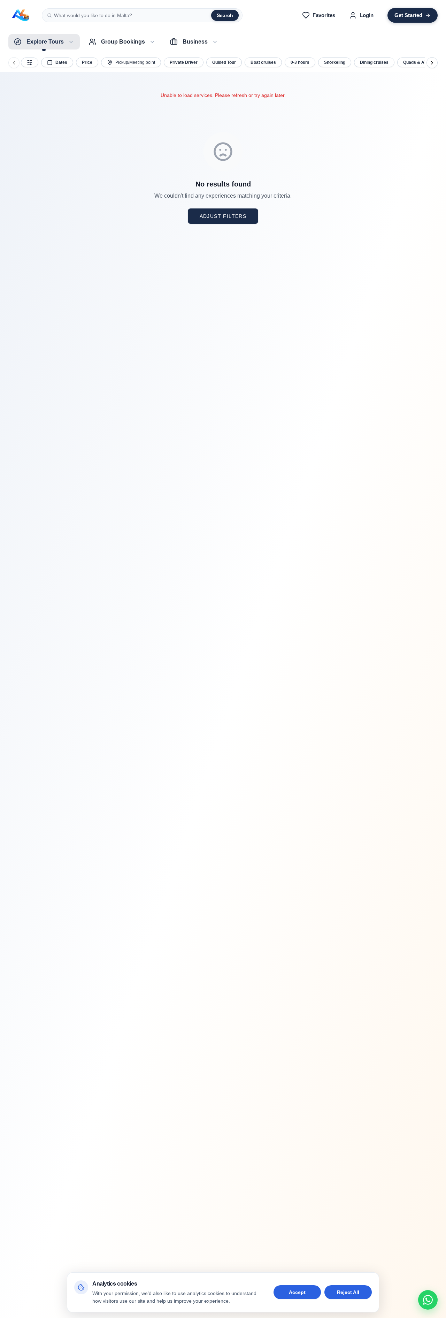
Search (225, 15)
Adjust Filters (223, 216)
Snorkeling (334, 62)
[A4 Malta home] (20, 15)
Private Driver (184, 62)
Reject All (348, 1292)
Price (87, 62)
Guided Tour (224, 62)
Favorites (324, 15)
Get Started (408, 15)
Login (367, 15)
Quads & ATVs (417, 62)
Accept (297, 1292)
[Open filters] (29, 62)
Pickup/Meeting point (135, 62)
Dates (61, 62)
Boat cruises (263, 62)
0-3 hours (300, 62)
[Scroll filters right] (432, 62)
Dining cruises (374, 62)
